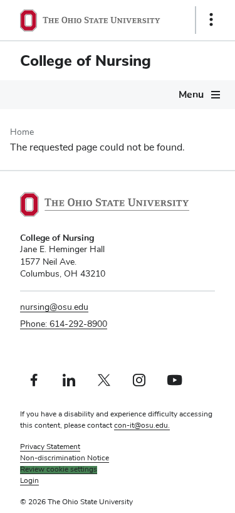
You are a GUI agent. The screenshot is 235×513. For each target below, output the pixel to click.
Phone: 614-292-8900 (63, 324)
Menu (191, 95)
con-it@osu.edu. (142, 426)
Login (29, 481)
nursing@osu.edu (54, 307)
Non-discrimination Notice (64, 458)
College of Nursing (85, 61)
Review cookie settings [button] (58, 469)
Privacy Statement (50, 447)
